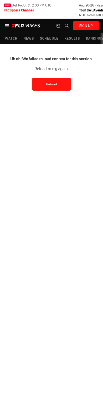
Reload (51, 84)
